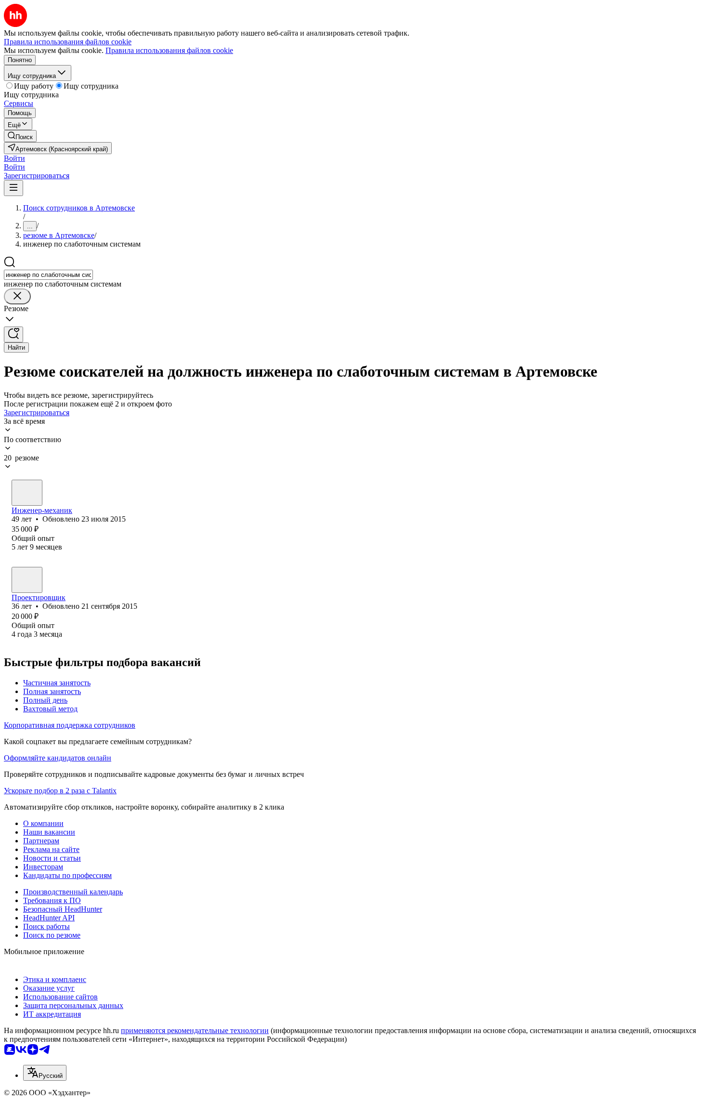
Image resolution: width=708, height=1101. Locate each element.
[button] (14, 158)
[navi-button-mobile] (13, 188)
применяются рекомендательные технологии (195, 1030)
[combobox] (48, 275)
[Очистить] (17, 296)
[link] (20, 136)
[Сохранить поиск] (13, 334)
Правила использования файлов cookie (169, 50)
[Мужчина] (27, 493)
